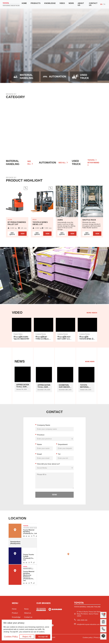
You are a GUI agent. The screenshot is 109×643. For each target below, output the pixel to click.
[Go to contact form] (103, 623)
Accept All (42, 636)
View (22, 233)
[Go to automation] (54, 128)
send (54, 495)
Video (62, 3)
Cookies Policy (11, 636)
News (71, 3)
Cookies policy (87, 637)
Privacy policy (98, 637)
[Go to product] (21, 128)
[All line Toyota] (103, 637)
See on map (31, 542)
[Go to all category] (87, 128)
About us (81, 4)
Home (24, 3)
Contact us (93, 4)
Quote (12, 233)
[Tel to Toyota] (103, 630)
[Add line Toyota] (52, 625)
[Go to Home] (11, 4)
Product (15, 613)
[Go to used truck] (55, 609)
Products (35, 3)
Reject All (26, 636)
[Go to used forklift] (41, 610)
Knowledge (50, 3)
